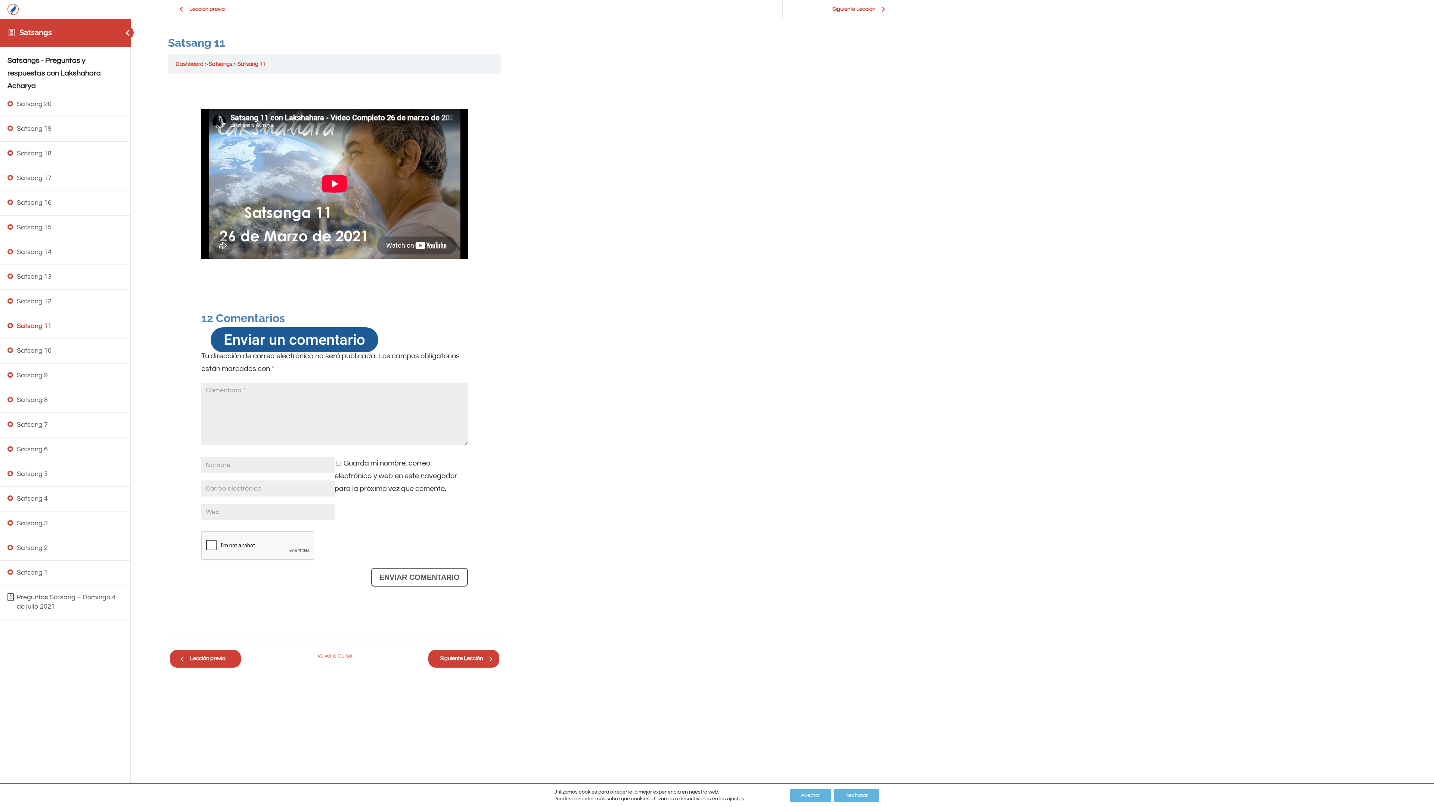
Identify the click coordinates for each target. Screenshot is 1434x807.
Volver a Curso (334, 656)
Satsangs (35, 32)
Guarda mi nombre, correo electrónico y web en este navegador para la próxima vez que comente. (396, 476)
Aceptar (810, 795)
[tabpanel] (334, 357)
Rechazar (856, 795)
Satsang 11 (252, 64)
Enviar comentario (419, 577)
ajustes (735, 798)
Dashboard (190, 64)
